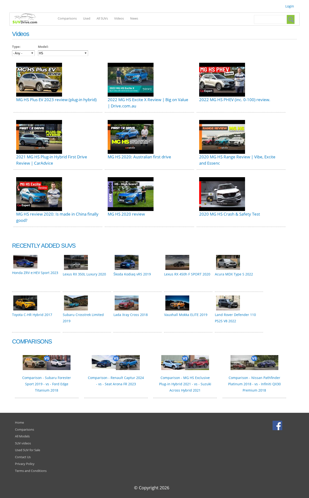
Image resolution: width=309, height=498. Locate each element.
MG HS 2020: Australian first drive (139, 157)
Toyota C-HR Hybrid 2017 (32, 314)
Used (86, 18)
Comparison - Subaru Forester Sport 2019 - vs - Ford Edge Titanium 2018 (46, 384)
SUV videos (23, 443)
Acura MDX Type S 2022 (234, 274)
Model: (43, 46)
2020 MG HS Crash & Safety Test (229, 214)
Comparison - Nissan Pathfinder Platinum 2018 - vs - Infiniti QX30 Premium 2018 (254, 384)
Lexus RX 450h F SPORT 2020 (187, 274)
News (134, 18)
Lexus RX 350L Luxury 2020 (84, 274)
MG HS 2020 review (126, 214)
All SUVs (102, 18)
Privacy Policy (25, 464)
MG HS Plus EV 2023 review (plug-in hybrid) (56, 99)
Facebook (278, 425)
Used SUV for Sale (27, 450)
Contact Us (23, 457)
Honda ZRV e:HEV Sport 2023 (35, 272)
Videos (119, 18)
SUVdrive (27, 19)
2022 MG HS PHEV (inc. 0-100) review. (234, 99)
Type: (16, 46)
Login (289, 6)
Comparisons (67, 18)
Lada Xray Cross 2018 (130, 314)
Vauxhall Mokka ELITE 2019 (185, 314)
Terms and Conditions (31, 471)
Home (19, 422)
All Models (22, 436)
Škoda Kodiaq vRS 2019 (132, 274)
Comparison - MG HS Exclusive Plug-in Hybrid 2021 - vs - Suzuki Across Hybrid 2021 (185, 384)
